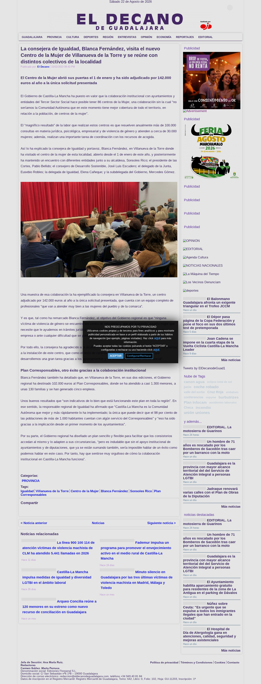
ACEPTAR (116, 355)
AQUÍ (157, 338)
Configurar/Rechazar (139, 355)
